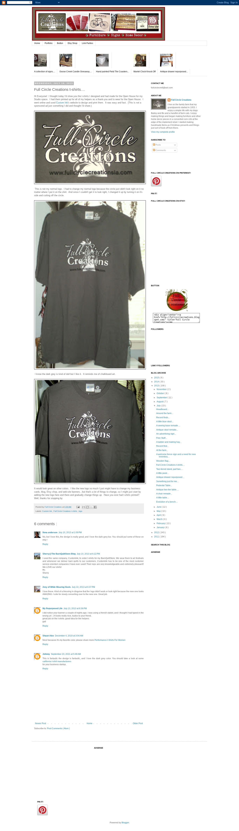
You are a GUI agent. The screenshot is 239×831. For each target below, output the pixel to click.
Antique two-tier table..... (167, 489)
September (162, 397)
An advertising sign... (166, 434)
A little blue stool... (164, 421)
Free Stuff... (161, 438)
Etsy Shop (72, 43)
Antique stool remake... (167, 430)
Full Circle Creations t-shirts (66, 511)
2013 (157, 385)
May (159, 511)
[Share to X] (91, 507)
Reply (45, 544)
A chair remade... (164, 493)
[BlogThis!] (87, 507)
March (160, 519)
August (160, 401)
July (159, 405)
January (161, 527)
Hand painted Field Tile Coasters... (112, 71)
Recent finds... (163, 417)
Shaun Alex (48, 635)
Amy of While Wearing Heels (57, 587)
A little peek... (162, 473)
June (159, 507)
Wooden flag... (163, 461)
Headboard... (162, 409)
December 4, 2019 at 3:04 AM (69, 635)
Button (60, 43)
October (161, 393)
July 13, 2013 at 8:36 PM (75, 608)
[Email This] (83, 507)
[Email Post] (78, 507)
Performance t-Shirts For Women (109, 640)
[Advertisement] (168, 572)
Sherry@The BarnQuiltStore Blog (59, 554)
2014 (157, 381)
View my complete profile (163, 132)
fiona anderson (50, 532)
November (162, 389)
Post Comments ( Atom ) (58, 728)
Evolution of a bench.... (167, 502)
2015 (157, 377)
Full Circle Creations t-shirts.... (170, 465)
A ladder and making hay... (168, 442)
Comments (160, 150)
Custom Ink (62, 102)
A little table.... (162, 497)
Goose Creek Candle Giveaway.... (75, 71)
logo (80, 511)
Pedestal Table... (164, 485)
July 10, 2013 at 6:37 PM (83, 587)
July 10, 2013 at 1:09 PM (70, 532)
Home (37, 43)
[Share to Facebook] (95, 507)
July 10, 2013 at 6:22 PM (88, 554)
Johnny (46, 654)
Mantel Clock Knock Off (144, 71)
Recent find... (162, 446)
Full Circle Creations (181, 100)
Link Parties (87, 43)
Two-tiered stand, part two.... (169, 469)
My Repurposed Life (52, 608)
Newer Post (40, 723)
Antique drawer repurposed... (174, 71)
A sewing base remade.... (168, 425)
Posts (158, 145)
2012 (157, 532)
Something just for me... (167, 481)
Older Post (138, 723)
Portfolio (48, 43)
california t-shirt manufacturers (57, 661)
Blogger (125, 822)
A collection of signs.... (44, 71)
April (159, 515)
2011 (157, 536)
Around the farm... (164, 413)
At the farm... (162, 450)
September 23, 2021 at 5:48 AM (66, 654)
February (161, 523)
